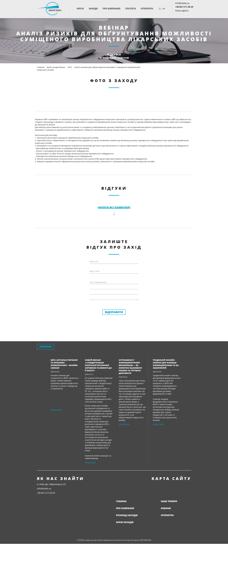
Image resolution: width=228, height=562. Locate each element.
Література (147, 8)
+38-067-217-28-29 (184, 6)
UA (163, 8)
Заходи (93, 8)
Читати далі (56, 409)
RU (160, 8)
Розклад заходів (127, 515)
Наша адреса (182, 10)
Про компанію (111, 8)
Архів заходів (125, 522)
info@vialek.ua (182, 3)
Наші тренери (169, 501)
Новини (166, 508)
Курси (80, 8)
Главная (121, 501)
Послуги (130, 8)
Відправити (114, 312)
